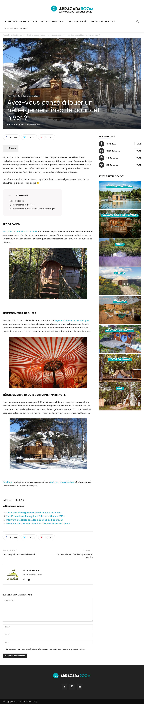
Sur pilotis (7, 231)
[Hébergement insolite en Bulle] (120, 265)
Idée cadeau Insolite (16, 28)
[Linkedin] (79, 686)
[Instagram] (72, 686)
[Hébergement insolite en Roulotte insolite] (120, 323)
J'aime (139, 144)
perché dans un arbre (26, 231)
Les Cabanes (17, 201)
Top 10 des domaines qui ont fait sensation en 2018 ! (35, 516)
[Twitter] (30, 580)
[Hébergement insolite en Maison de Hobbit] (120, 352)
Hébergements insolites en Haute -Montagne (33, 208)
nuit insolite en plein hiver (62, 482)
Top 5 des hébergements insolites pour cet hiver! (33, 512)
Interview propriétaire (102, 21)
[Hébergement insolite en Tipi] (120, 409)
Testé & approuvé (76, 21)
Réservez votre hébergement (21, 21)
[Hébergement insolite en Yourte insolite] (120, 294)
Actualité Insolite (51, 21)
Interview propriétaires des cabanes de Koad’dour (34, 519)
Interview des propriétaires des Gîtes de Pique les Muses (38, 523)
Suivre (138, 151)
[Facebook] (25, 580)
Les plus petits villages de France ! (19, 554)
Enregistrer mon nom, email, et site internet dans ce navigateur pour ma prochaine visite (45, 649)
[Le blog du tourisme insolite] (72, 9)
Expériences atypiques (36, 35)
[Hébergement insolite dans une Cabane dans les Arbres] (120, 237)
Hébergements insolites (23, 205)
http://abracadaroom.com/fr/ (32, 574)
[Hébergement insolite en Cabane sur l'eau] (120, 208)
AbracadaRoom (17, 124)
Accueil (6, 35)
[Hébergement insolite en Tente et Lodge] (120, 381)
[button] (137, 21)
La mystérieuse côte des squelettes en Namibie (75, 556)
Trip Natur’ (8, 482)
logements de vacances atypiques (72, 320)
